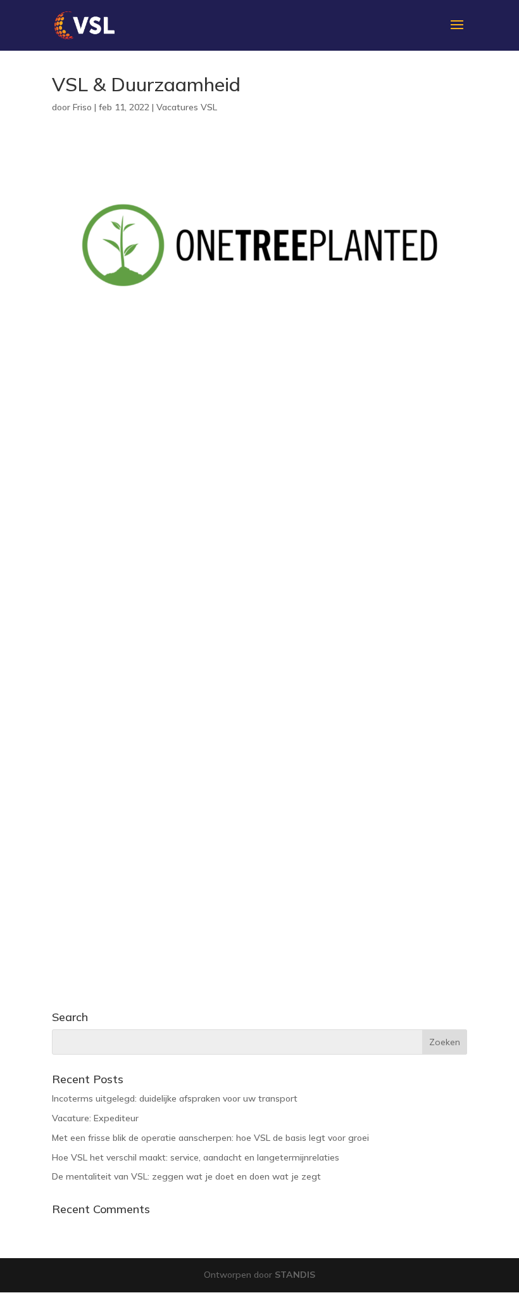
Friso (82, 107)
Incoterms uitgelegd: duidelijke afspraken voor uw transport (174, 1098)
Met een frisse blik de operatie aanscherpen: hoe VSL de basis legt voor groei (210, 1137)
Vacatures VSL (186, 107)
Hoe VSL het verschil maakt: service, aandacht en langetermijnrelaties (195, 1157)
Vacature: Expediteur (95, 1118)
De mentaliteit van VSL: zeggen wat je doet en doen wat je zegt (186, 1176)
